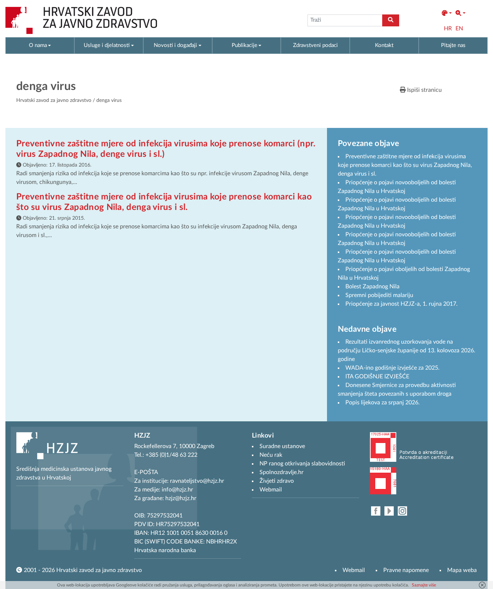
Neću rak (270, 455)
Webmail (354, 570)
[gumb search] (390, 20)
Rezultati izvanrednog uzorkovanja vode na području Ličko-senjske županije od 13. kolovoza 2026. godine (406, 350)
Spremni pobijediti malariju (379, 295)
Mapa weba (462, 570)
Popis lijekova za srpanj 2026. (382, 402)
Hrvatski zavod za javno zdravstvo (53, 100)
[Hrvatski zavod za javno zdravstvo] (81, 20)
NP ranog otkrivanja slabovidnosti (302, 464)
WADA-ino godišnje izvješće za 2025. (392, 368)
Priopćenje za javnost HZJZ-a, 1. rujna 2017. (401, 304)
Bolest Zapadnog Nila (372, 286)
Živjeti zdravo (276, 481)
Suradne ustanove (282, 446)
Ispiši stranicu (424, 90)
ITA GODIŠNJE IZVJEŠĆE (377, 376)
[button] (447, 13)
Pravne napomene (406, 570)
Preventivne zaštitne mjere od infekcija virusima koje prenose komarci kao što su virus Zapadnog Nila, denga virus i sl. (405, 165)
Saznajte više (424, 585)
